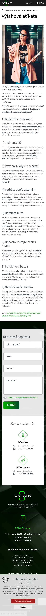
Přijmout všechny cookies (23, 601)
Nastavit (23, 607)
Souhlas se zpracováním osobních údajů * (23, 397)
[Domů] (3, 10)
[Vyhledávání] (27, 3)
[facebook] (23, 517)
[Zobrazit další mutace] (33, 3)
